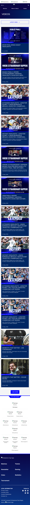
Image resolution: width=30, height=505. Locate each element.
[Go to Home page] (15, 5)
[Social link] (23, 491)
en (2, 5)
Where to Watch (15, 8)
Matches (5, 8)
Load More (15, 392)
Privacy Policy (4, 490)
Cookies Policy (5, 492)
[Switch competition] (5, 1)
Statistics (18, 475)
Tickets (25, 8)
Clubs (3, 475)
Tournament (5, 480)
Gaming (17, 469)
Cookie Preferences (6, 494)
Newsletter (4, 469)
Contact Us (4, 496)
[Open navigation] (28, 5)
